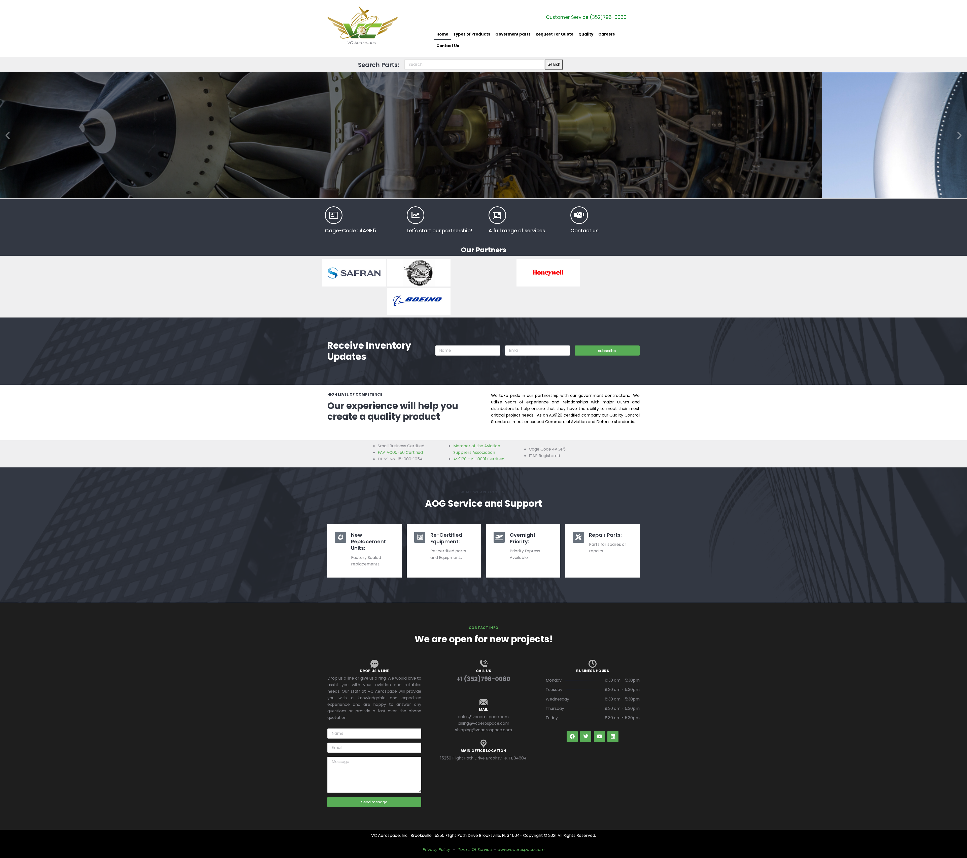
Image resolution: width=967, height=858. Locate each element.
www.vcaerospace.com (520, 849)
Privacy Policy (436, 849)
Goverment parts (513, 34)
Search (553, 64)
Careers (606, 34)
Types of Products (471, 34)
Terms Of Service (475, 849)
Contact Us (447, 45)
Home (442, 34)
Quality (585, 34)
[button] (8, 135)
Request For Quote (554, 34)
